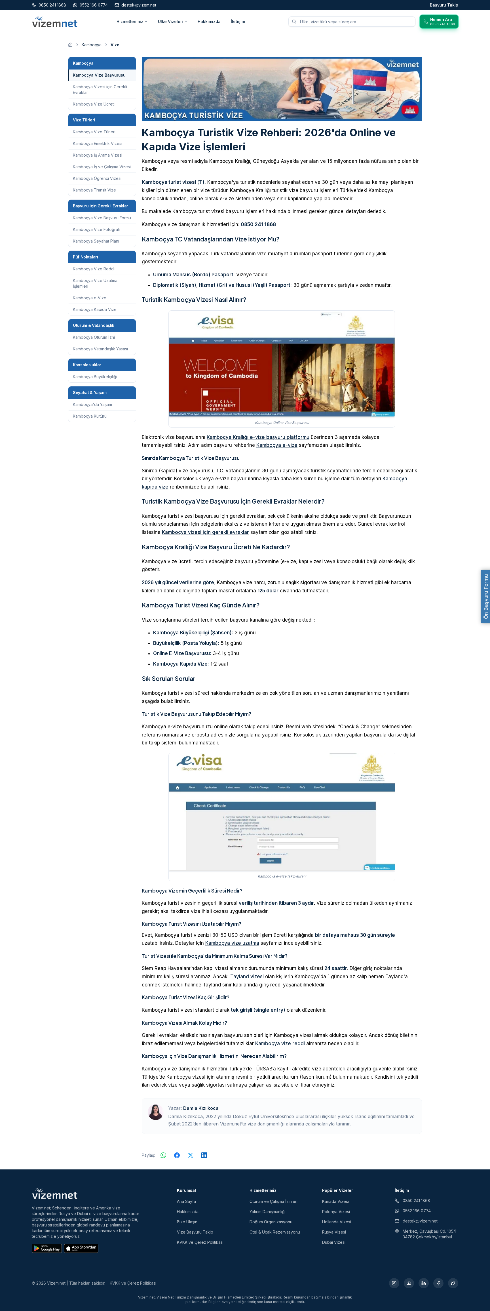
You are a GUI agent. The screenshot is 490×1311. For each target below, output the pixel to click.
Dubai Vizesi (333, 1242)
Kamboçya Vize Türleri (94, 131)
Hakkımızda (209, 21)
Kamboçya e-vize (276, 445)
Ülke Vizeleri (170, 21)
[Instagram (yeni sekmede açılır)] (394, 1283)
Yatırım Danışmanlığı (268, 1211)
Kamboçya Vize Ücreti (94, 104)
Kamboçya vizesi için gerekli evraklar (205, 532)
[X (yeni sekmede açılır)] (453, 1283)
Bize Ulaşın (187, 1221)
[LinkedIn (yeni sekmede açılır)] (424, 1283)
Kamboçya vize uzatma (232, 943)
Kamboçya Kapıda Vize (95, 309)
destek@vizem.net (420, 1221)
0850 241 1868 (258, 224)
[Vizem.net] (55, 1193)
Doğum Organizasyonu (271, 1221)
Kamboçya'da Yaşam (92, 404)
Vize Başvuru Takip (195, 1232)
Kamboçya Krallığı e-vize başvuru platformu (258, 437)
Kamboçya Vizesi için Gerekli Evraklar (100, 89)
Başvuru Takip (444, 5)
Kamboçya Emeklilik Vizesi (97, 143)
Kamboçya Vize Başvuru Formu (102, 217)
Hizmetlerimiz (130, 21)
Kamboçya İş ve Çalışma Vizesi (102, 166)
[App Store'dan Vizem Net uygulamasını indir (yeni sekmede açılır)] (81, 1248)
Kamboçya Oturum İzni (94, 337)
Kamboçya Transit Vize (94, 190)
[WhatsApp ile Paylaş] (163, 1155)
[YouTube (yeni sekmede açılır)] (409, 1283)
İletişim (238, 21)
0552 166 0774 (417, 1210)
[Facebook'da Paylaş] (177, 1155)
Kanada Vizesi (335, 1201)
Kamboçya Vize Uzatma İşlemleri (95, 283)
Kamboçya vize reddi (280, 1043)
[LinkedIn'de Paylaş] (204, 1155)
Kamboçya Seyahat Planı (96, 241)
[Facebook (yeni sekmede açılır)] (438, 1283)
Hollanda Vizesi (336, 1221)
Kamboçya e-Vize (89, 297)
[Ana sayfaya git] (70, 45)
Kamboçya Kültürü (90, 416)
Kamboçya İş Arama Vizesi (97, 155)
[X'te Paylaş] (190, 1155)
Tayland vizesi (247, 976)
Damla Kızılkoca (201, 1108)
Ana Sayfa (186, 1201)
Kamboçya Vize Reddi (94, 268)
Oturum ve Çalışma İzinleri (273, 1201)
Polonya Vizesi (336, 1211)
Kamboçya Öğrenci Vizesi (97, 178)
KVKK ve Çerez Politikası (200, 1242)
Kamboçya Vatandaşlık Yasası (100, 348)
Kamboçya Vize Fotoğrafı (96, 229)
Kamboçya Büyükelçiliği (95, 376)
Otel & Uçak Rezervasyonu (275, 1232)
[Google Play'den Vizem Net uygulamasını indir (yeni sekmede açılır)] (47, 1248)
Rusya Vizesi (334, 1232)
